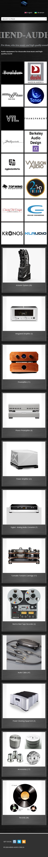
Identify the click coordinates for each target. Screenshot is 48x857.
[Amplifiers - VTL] (12, 118)
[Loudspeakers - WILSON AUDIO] (35, 164)
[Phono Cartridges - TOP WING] (12, 187)
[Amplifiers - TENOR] (35, 95)
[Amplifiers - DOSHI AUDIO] (35, 72)
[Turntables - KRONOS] (12, 233)
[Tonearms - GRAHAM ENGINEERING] (35, 210)
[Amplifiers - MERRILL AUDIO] (12, 95)
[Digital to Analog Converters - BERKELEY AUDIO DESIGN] (35, 141)
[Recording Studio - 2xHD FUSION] (35, 187)
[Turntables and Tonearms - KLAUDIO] (35, 233)
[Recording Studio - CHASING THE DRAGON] (12, 210)
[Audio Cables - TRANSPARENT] (35, 118)
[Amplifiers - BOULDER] (12, 72)
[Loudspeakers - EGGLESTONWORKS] (12, 164)
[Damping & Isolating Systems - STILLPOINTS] (12, 141)
